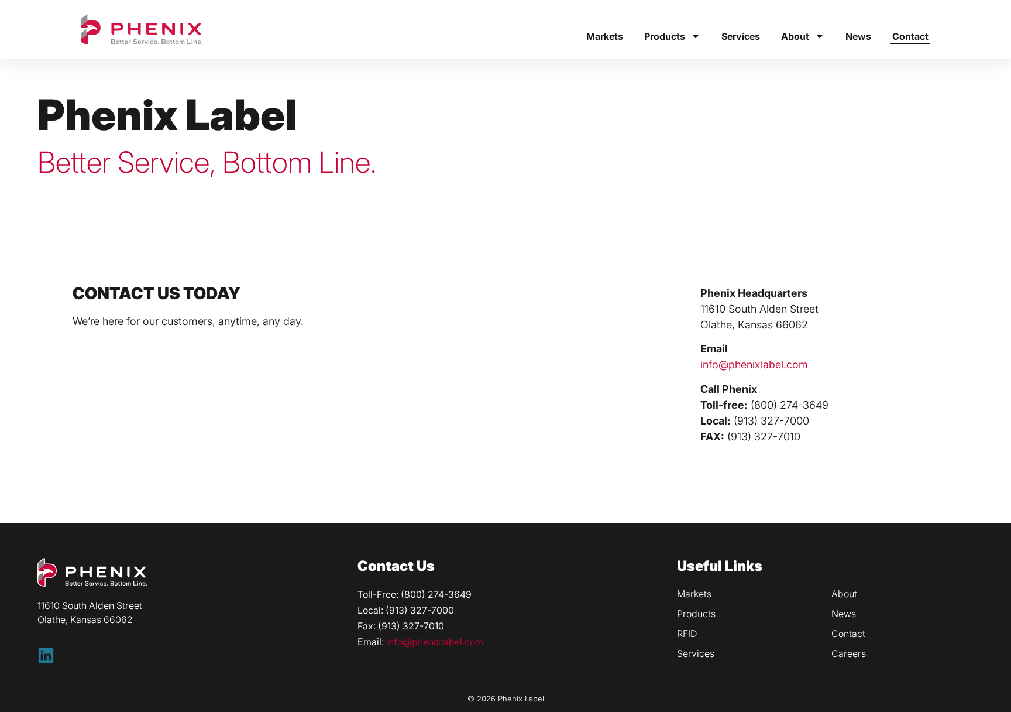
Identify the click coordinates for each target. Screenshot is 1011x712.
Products (664, 36)
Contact (910, 36)
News (858, 36)
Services (740, 36)
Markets (604, 36)
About (795, 36)
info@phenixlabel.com (754, 364)
